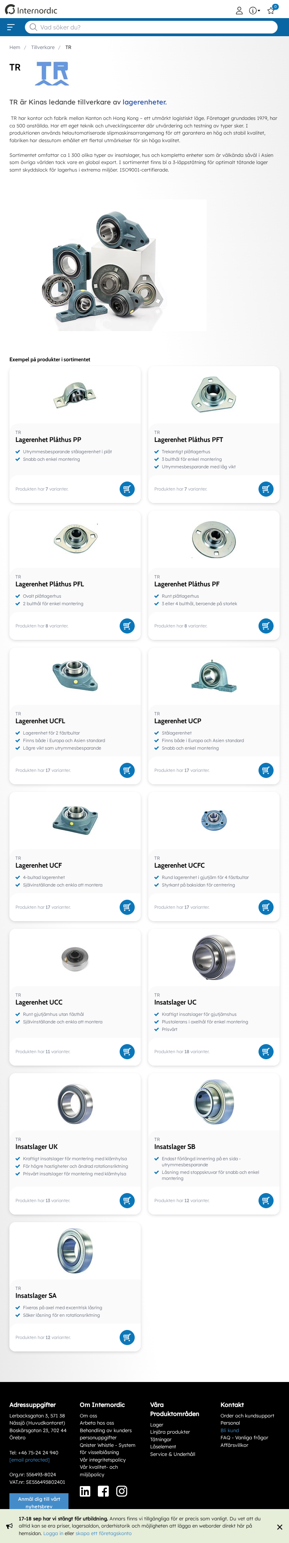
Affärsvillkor (234, 1445)
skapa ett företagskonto (104, 1533)
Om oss (88, 1416)
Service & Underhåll (172, 1454)
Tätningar (161, 1439)
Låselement (163, 1446)
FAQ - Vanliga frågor (244, 1437)
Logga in (53, 1533)
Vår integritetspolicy (103, 1460)
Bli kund (230, 1430)
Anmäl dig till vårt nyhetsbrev (39, 1502)
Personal (230, 1423)
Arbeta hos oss (97, 1423)
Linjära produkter (170, 1432)
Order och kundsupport (247, 1416)
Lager (156, 1425)
